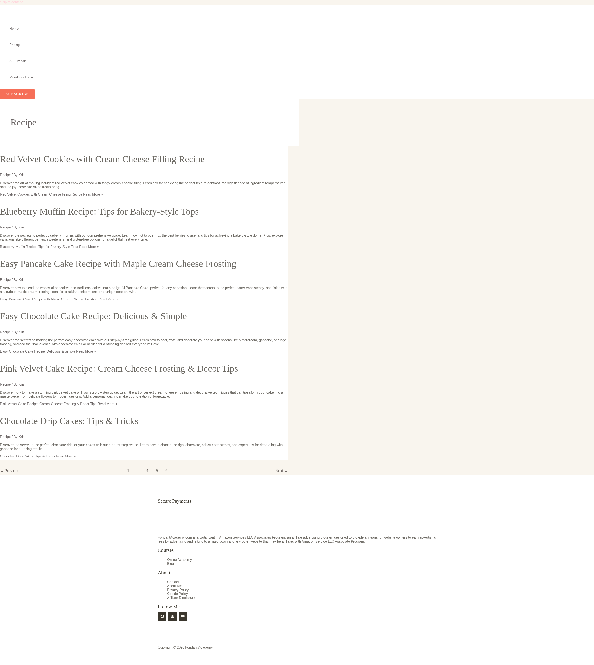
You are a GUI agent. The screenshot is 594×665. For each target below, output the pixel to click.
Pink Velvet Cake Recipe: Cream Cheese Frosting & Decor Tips (119, 368)
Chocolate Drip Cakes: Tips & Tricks (69, 421)
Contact (173, 582)
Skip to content (11, 2)
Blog (170, 563)
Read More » (51, 194)
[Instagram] (172, 616)
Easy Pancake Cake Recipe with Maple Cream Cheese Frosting (118, 263)
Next (281, 471)
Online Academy (179, 560)
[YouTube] (183, 616)
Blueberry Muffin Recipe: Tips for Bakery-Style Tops (99, 211)
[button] (17, 94)
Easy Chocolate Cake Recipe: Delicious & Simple (93, 316)
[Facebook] (162, 616)
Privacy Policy (178, 590)
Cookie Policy (177, 594)
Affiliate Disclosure (181, 598)
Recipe (5, 175)
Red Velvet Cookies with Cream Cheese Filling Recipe (102, 159)
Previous (9, 471)
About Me (174, 586)
